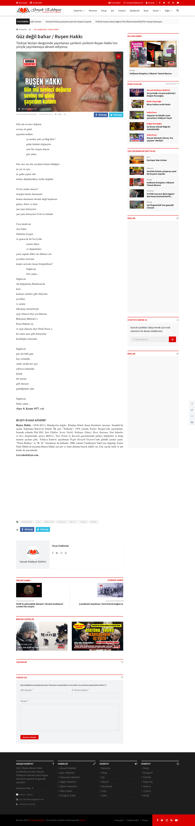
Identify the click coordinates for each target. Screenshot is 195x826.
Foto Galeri (116, 2)
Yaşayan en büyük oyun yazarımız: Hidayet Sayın (159, 116)
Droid (82, 820)
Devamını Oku (23, 788)
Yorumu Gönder (29, 737)
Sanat (155, 10)
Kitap (104, 10)
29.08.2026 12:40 (25, 644)
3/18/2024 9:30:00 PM (25, 601)
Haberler (78, 10)
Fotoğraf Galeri (68, 795)
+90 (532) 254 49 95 (27, 804)
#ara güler (49, 522)
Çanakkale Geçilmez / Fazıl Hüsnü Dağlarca (101, 603)
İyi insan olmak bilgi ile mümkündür (158, 128)
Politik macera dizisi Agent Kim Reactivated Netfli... (160, 195)
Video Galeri (66, 790)
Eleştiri (122, 10)
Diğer (167, 10)
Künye (145, 820)
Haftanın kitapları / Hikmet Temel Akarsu (151, 73)
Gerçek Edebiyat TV (134, 2)
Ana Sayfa (23, 2)
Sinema (147, 786)
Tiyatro (147, 790)
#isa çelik (61, 522)
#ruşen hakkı (26, 522)
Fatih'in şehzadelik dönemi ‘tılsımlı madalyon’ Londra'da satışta (40, 605)
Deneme (93, 10)
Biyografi (148, 772)
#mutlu (73, 522)
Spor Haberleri (67, 772)
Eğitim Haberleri (68, 786)
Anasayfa (23, 29)
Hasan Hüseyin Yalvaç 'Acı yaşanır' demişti (160, 139)
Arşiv (146, 10)
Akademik (134, 10)
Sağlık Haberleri (68, 781)
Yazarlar (151, 2)
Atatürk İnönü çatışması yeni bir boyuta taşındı (54, 21)
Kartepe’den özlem (157, 160)
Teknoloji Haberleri (70, 777)
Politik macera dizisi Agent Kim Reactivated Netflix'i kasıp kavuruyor (114, 21)
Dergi (146, 768)
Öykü (104, 795)
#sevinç (94, 522)
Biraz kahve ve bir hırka (158, 104)
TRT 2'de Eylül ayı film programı (33, 647)
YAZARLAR (171, 83)
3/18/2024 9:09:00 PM (114, 601)
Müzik (146, 795)
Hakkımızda (133, 820)
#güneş (83, 522)
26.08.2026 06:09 (81, 644)
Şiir (112, 10)
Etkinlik (147, 777)
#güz (38, 522)
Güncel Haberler (68, 768)
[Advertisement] (69, 492)
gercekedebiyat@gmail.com (31, 799)
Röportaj (147, 781)
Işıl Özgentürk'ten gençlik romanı (160, 206)
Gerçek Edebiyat (37, 820)
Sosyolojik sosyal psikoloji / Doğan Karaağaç (161, 94)
